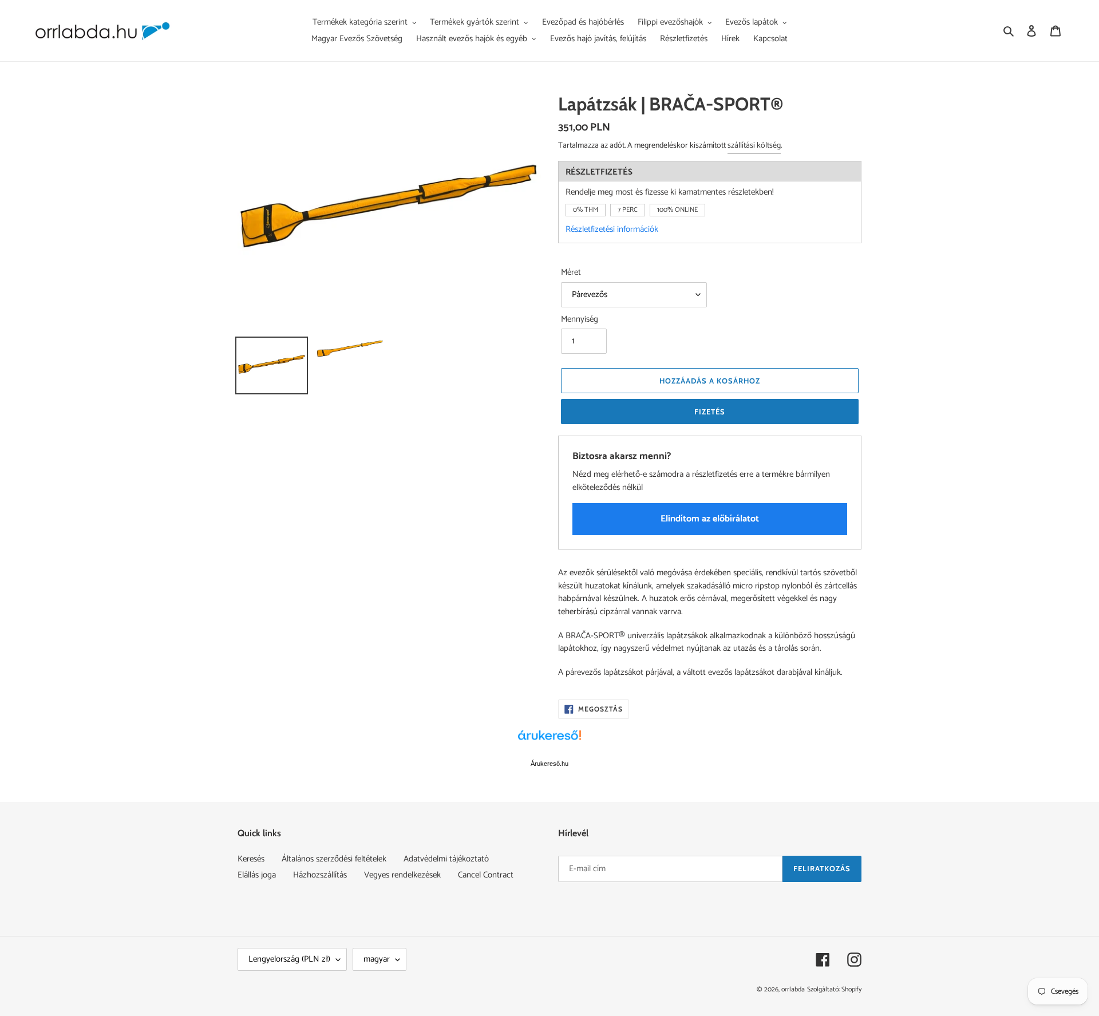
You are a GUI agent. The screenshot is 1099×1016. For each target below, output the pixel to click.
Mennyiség (579, 319)
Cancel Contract (485, 875)
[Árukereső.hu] (549, 741)
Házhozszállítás (320, 875)
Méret (571, 272)
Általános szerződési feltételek (334, 859)
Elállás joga (257, 875)
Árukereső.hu (549, 763)
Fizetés (709, 411)
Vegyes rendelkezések (402, 875)
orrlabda (793, 989)
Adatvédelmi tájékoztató (446, 859)
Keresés (251, 859)
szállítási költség (754, 145)
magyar (376, 959)
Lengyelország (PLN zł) (289, 959)
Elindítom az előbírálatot (710, 519)
